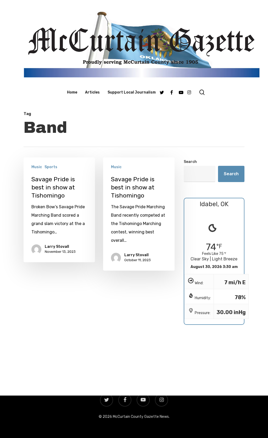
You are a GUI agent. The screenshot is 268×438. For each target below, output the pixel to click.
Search (190, 162)
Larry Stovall (57, 246)
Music (36, 167)
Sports (50, 167)
